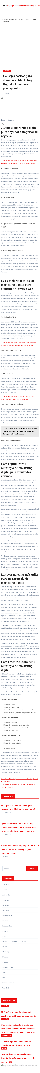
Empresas (5, 921)
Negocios (5, 957)
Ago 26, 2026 (7, 856)
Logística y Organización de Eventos (14, 941)
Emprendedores (7, 915)
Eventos (4, 931)
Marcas (4, 946)
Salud (4, 972)
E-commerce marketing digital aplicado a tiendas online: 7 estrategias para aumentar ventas (20, 849)
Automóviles (6, 895)
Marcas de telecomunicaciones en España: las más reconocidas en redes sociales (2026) (18, 1058)
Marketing (7, 70)
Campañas (5, 900)
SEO (4, 977)
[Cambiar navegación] (4, 5)
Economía (5, 905)
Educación (5, 910)
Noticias (5, 962)
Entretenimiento (7, 926)
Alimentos (5, 884)
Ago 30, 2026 (7, 812)
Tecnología (5, 988)
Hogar (4, 936)
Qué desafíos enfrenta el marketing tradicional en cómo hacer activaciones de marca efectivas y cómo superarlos (18, 827)
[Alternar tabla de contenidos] (2, 124)
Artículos (5, 890)
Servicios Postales (8, 983)
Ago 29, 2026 (7, 834)
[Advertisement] (20, 44)
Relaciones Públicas (8, 967)
